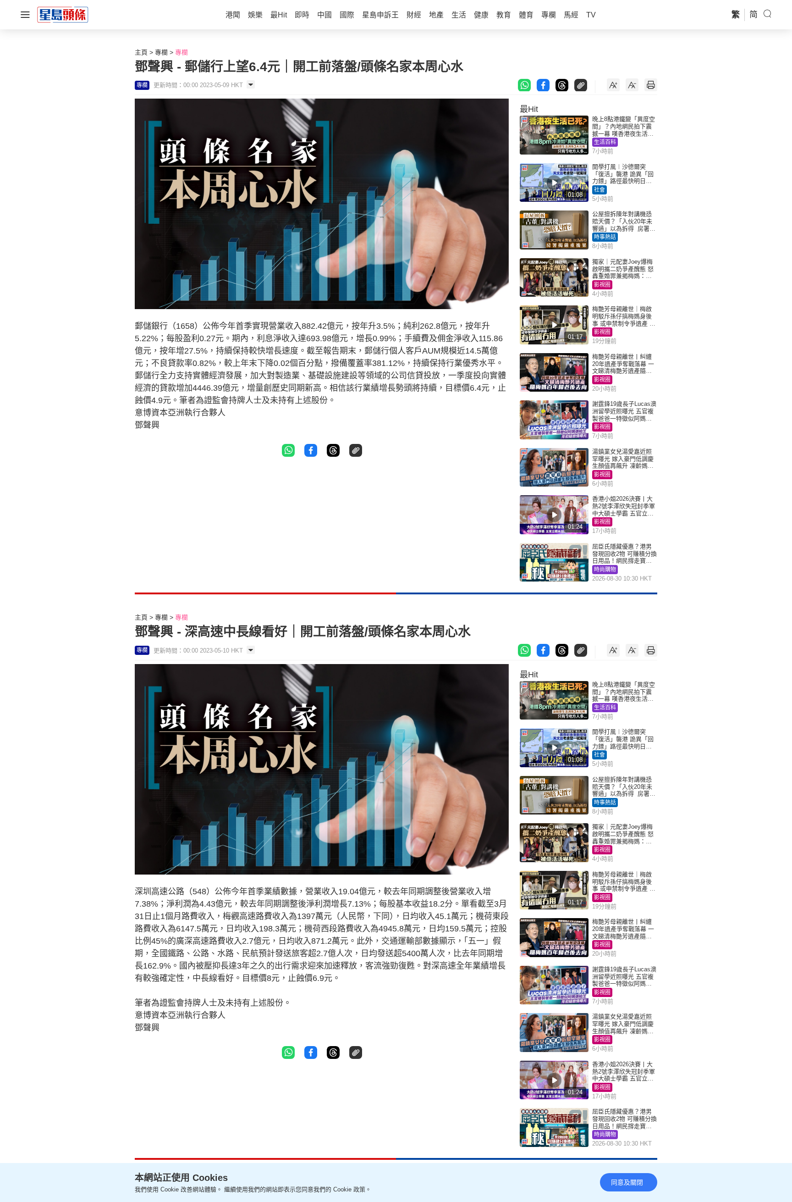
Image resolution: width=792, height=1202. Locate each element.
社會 (599, 190)
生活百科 (605, 142)
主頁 (141, 52)
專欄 (161, 52)
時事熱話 (605, 237)
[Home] (62, 14)
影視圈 (602, 285)
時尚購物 (605, 569)
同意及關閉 (627, 1182)
